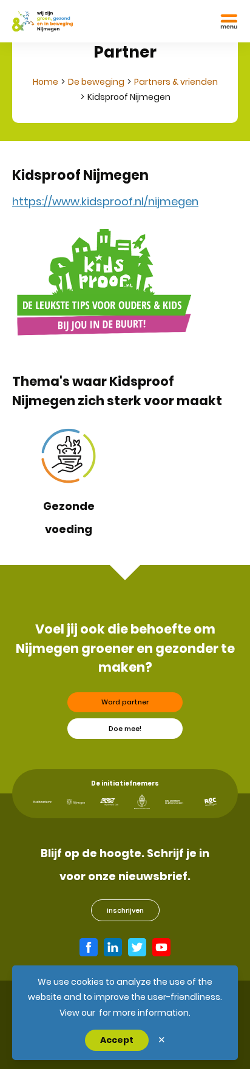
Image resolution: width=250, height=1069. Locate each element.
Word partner (125, 702)
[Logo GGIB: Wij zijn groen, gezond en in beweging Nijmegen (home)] (42, 21)
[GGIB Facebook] (88, 947)
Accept (116, 1040)
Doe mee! (125, 728)
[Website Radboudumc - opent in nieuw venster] (42, 802)
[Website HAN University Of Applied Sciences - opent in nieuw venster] (174, 802)
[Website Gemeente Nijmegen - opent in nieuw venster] (76, 802)
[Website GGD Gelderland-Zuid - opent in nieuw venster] (109, 801)
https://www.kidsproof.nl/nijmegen (105, 201)
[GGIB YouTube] (161, 947)
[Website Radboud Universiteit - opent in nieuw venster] (142, 802)
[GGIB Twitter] (137, 947)
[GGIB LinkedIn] (113, 947)
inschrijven (125, 910)
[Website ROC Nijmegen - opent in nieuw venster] (210, 802)
